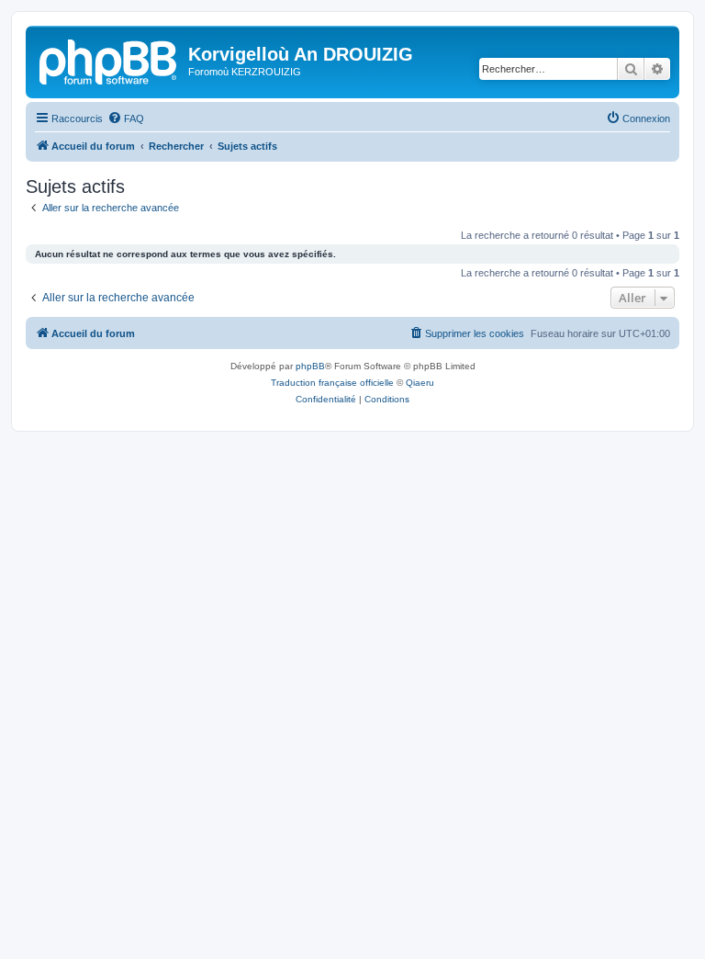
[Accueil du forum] (109, 59)
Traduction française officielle (332, 383)
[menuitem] (125, 118)
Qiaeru (420, 383)
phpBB (310, 366)
